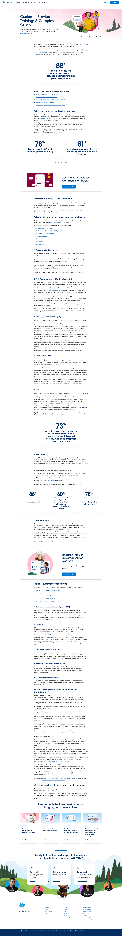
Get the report (46, 839)
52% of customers (42, 364)
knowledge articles (66, 341)
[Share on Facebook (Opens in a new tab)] (96, 36)
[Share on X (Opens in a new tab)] (93, 36)
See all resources (61, 849)
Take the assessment (69, 839)
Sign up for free (68, 186)
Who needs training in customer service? (46, 97)
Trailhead (49, 637)
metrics (79, 407)
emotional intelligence (54, 222)
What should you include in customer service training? (50, 99)
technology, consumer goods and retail (76, 115)
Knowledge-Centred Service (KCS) (45, 233)
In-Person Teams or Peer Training (45, 601)
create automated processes (65, 533)
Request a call (56, 881)
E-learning (39, 593)
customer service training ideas (50, 761)
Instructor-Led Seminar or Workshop (46, 595)
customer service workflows (47, 480)
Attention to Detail (41, 244)
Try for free (32, 881)
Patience (38, 239)
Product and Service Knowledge (44, 228)
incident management (26, 33)
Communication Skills (42, 236)
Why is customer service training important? (47, 94)
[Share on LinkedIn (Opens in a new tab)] (89, 36)
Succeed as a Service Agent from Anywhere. (53, 780)
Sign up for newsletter (82, 881)
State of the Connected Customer (43, 52)
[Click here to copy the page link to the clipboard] (100, 36)
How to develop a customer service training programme (50, 105)
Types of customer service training (45, 102)
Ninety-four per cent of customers (49, 118)
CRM (44, 706)
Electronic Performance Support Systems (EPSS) (49, 590)
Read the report (68, 574)
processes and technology (48, 477)
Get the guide (88, 839)
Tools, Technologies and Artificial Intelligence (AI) (49, 231)
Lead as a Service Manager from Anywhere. (63, 778)
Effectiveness (39, 241)
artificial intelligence (51, 290)
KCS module (40, 326)
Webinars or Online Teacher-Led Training (47, 598)
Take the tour (25, 839)
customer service (83, 44)
